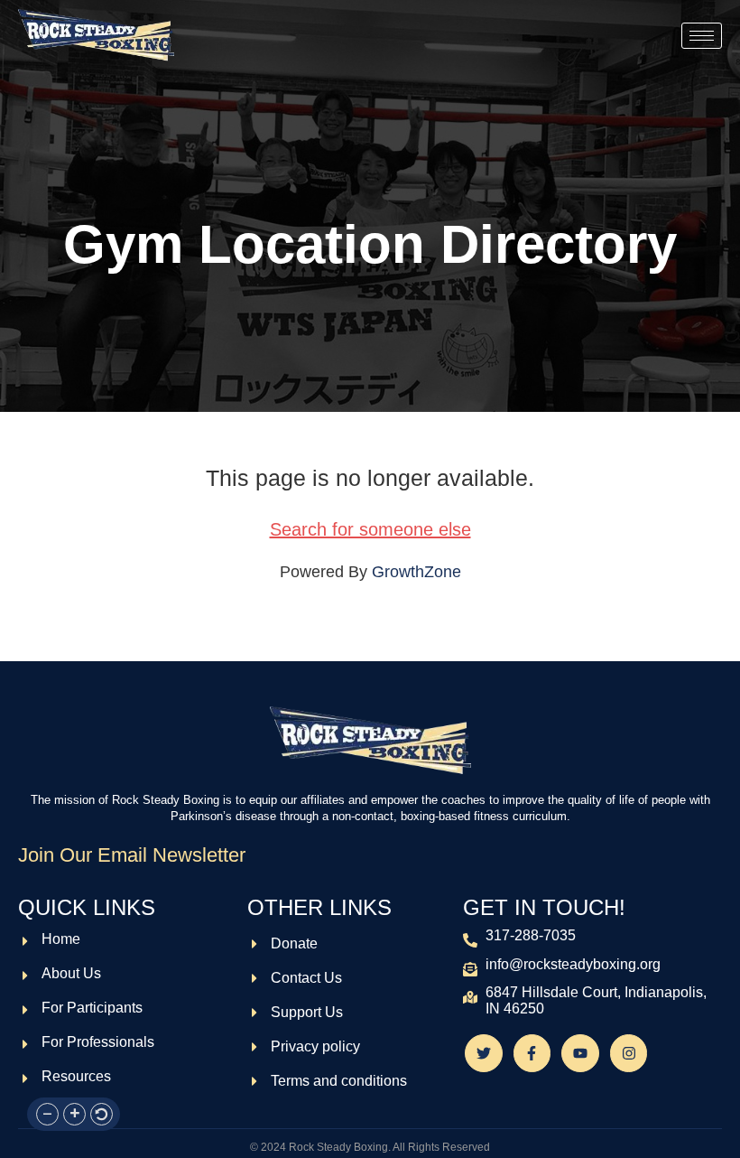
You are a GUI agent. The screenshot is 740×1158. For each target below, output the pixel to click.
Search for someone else (370, 529)
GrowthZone (416, 572)
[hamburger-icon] (701, 36)
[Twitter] (484, 1053)
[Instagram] (629, 1053)
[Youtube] (580, 1053)
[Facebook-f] (532, 1053)
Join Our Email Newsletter (131, 855)
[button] (47, 1114)
